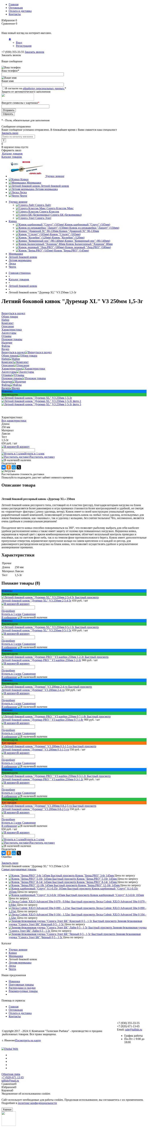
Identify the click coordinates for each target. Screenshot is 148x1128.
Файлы (5, 384)
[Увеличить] (36, 397)
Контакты (15, 14)
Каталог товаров (12, 153)
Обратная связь (10, 1074)
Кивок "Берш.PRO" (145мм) (71, 250)
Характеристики (11, 368)
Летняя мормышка (46, 189)
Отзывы (6, 375)
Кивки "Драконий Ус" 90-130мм (79, 231)
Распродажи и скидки (22, 987)
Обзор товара (9, 355)
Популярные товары (21, 984)
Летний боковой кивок (55, 185)
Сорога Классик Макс (60, 208)
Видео (5, 388)
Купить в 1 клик (34, 453)
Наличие (6, 381)
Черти (23, 195)
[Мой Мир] (14, 467)
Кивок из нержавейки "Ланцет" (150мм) (94, 227)
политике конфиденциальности (37, 1103)
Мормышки (34, 182)
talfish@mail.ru (10, 1080)
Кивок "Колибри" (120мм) (68, 237)
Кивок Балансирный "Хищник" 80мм (89, 244)
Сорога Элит (43, 218)
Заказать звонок (34, 51)
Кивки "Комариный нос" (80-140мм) (87, 240)
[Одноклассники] (8, 467)
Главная (13, 4)
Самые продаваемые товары (18, 869)
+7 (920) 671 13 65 (12, 1077)
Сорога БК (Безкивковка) (66, 214)
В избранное (9, 617)
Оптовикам (16, 7)
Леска (23, 192)
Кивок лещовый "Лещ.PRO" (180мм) (88, 247)
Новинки (14, 981)
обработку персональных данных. (44, 88)
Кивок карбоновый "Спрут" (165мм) (87, 224)
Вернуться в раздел (13, 352)
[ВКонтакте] (3, 467)
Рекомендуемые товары (23, 991)
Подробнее (8, 610)
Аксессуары (8, 371)
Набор (5, 358)
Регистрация (23, 45)
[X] (19, 467)
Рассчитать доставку (42, 456)
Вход (19, 42)
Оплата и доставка (20, 10)
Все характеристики (13, 420)
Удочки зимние (54, 176)
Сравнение (29, 614)
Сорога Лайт (43, 205)
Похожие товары (11, 378)
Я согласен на (35, 88)
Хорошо (7, 1109)
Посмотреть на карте (28, 1040)
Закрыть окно (9, 133)
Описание (7, 365)
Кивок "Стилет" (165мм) (65, 234)
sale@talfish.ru (133, 1029)
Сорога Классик (49, 211)
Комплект (7, 362)
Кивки (24, 179)
